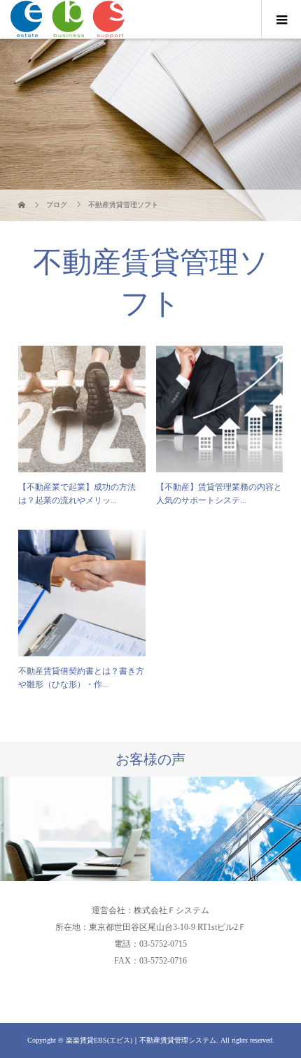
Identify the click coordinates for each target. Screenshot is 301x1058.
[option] (75, 829)
